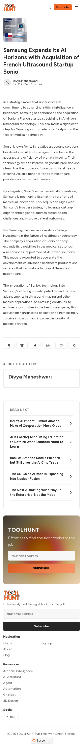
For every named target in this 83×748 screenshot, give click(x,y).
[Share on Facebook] (35, 345)
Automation (12, 689)
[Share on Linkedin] (48, 345)
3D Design (10, 701)
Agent (7, 683)
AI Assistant (12, 677)
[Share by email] (61, 345)
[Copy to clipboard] (74, 345)
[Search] (49, 7)
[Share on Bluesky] (22, 345)
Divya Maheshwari (25, 81)
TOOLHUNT (25, 734)
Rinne (71, 734)
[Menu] (76, 7)
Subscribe (63, 7)
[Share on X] (9, 345)
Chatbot (9, 695)
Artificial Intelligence (18, 671)
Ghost (59, 734)
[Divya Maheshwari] (7, 83)
